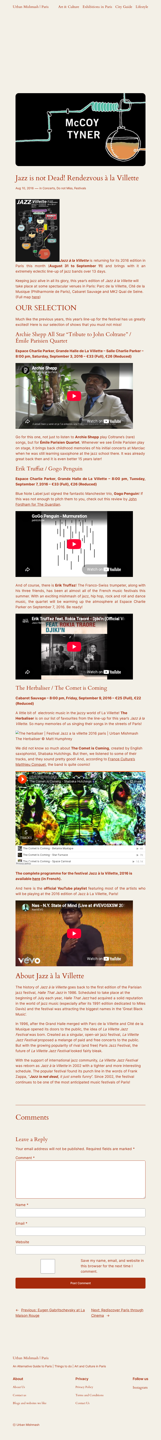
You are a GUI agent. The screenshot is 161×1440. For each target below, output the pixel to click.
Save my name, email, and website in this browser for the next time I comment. (112, 1266)
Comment (25, 1158)
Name (22, 1205)
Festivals (80, 188)
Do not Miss (65, 188)
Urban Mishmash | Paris (31, 6)
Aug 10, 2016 (25, 188)
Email (21, 1223)
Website (22, 1242)
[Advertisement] (80, 47)
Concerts (49, 188)
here (35, 297)
